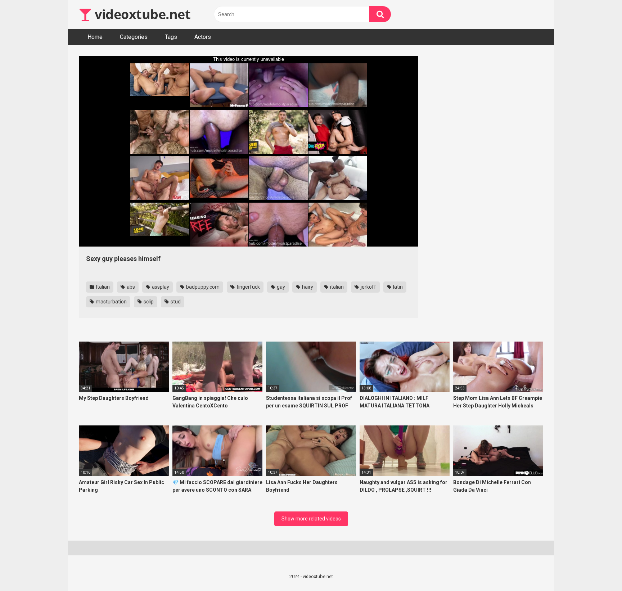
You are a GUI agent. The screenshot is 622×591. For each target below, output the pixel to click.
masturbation (111, 301)
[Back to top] (598, 569)
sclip (148, 301)
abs (130, 287)
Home (95, 36)
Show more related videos (311, 519)
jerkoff (368, 287)
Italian (102, 287)
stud (175, 301)
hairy (307, 287)
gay (280, 287)
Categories (134, 36)
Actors (202, 36)
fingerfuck (247, 287)
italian (336, 287)
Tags (171, 36)
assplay (160, 287)
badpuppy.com (202, 287)
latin (397, 287)
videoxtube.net (141, 14)
